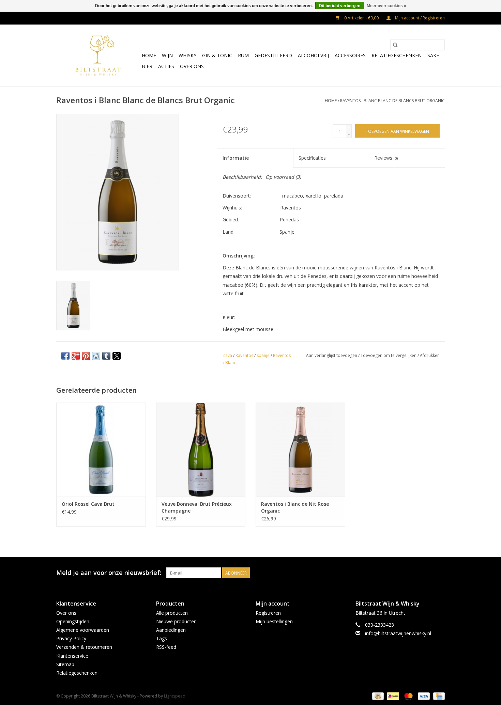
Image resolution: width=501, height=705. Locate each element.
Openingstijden (72, 621)
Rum (243, 55)
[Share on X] (116, 356)
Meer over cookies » (386, 5)
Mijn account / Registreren (419, 18)
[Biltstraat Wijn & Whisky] (98, 55)
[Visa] (423, 696)
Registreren (268, 613)
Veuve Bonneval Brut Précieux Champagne (197, 507)
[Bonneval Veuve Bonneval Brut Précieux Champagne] (201, 449)
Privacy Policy (71, 638)
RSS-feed (166, 647)
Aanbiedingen (171, 630)
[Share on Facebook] (65, 356)
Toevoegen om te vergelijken (389, 355)
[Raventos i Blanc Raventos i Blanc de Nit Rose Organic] (300, 449)
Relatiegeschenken (396, 55)
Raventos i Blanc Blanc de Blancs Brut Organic (392, 101)
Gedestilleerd (273, 55)
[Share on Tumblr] (106, 356)
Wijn (167, 55)
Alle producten (172, 613)
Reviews (386, 158)
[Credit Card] (438, 696)
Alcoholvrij (313, 55)
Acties (166, 66)
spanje (263, 355)
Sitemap (65, 664)
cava (227, 355)
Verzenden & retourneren (84, 647)
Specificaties (312, 158)
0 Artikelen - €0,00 (361, 18)
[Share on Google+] (76, 356)
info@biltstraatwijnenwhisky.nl (398, 633)
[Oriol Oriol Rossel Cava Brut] (101, 449)
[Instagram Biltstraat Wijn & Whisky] (439, 572)
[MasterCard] (407, 696)
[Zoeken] (395, 45)
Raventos (244, 355)
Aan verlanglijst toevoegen (332, 355)
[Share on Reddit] (96, 356)
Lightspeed (174, 696)
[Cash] (377, 696)
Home (149, 55)
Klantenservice (72, 656)
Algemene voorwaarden (82, 630)
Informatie (236, 158)
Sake (433, 55)
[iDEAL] (392, 696)
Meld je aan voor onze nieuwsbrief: (108, 572)
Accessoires (350, 55)
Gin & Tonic (217, 55)
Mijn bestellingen (274, 621)
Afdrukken (430, 355)
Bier (147, 66)
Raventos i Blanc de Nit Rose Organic (295, 507)
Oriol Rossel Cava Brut (88, 504)
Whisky (187, 55)
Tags (161, 638)
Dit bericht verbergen (339, 5)
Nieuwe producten (176, 621)
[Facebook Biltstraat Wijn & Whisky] (427, 572)
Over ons (192, 66)
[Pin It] (86, 356)
